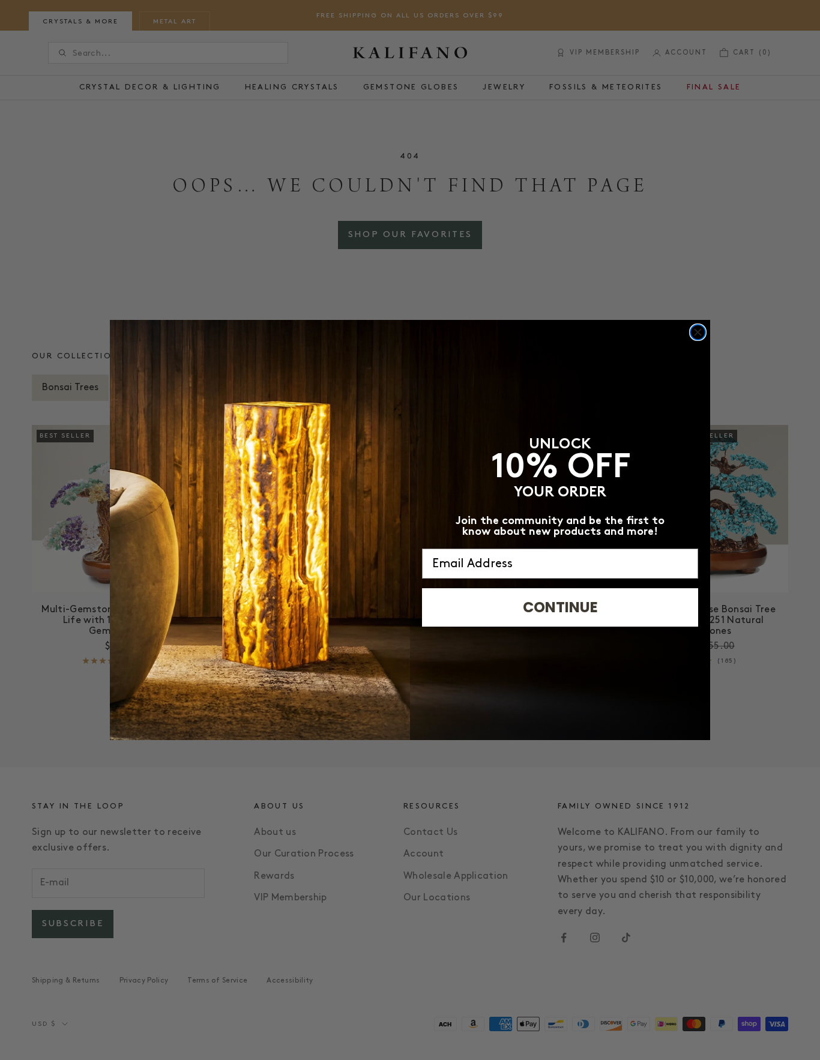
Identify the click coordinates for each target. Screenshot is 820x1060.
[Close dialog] (697, 332)
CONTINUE (560, 607)
